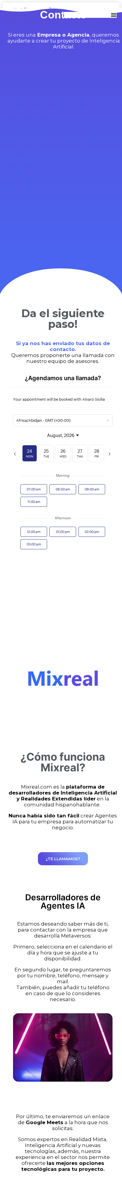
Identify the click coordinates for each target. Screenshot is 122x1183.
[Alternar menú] (114, 15)
